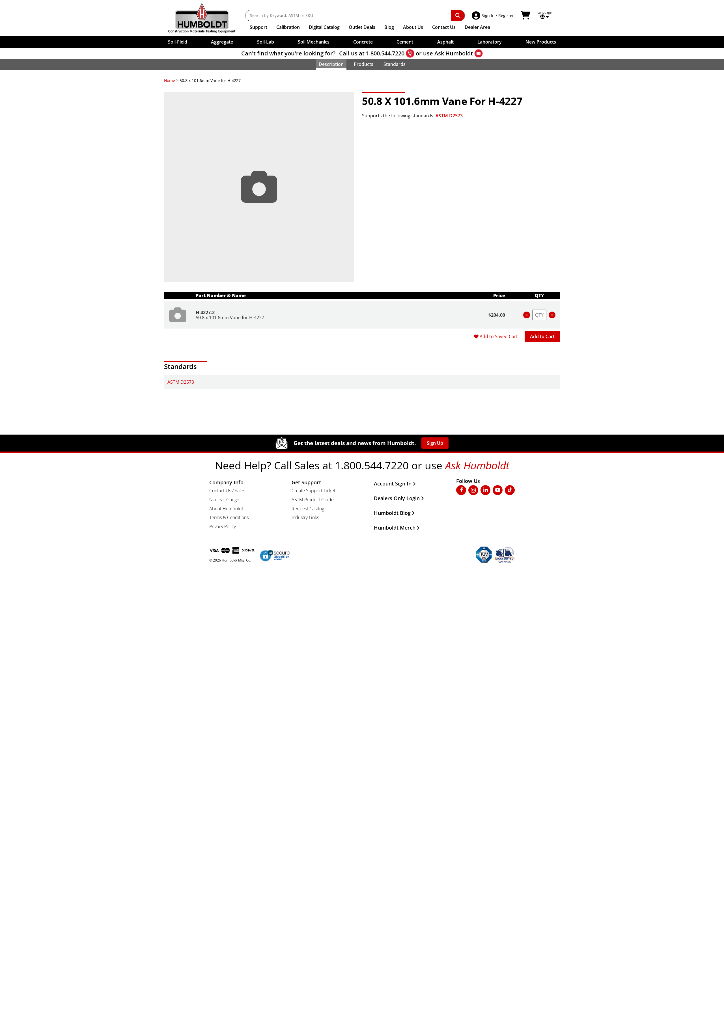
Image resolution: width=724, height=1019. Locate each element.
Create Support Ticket (313, 490)
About (413, 27)
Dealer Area (477, 27)
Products (363, 64)
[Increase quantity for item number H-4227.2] (552, 315)
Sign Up (435, 443)
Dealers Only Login (397, 498)
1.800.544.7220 (385, 53)
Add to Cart (542, 336)
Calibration (288, 27)
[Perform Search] (458, 15)
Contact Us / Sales (227, 490)
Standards (394, 64)
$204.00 (496, 315)
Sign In (488, 15)
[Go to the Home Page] (206, 18)
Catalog (324, 27)
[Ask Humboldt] (478, 53)
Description (331, 64)
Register (506, 15)
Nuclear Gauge (224, 499)
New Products (540, 42)
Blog (389, 27)
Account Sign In (392, 483)
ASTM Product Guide (313, 499)
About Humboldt (226, 509)
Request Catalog (308, 509)
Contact (444, 27)
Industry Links (305, 517)
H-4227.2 (205, 312)
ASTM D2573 (449, 116)
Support (258, 27)
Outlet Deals (362, 27)
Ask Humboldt (453, 53)
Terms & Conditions (229, 517)
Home (169, 80)
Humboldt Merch (394, 527)
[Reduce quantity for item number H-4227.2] (526, 315)
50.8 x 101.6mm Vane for (230, 317)
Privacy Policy (222, 526)
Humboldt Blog (392, 513)
